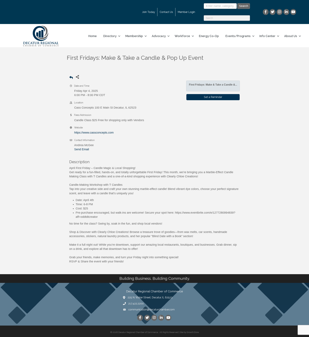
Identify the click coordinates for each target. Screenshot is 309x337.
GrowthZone (193, 332)
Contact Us (166, 12)
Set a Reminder (213, 97)
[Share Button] (77, 76)
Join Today (148, 12)
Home (92, 36)
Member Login (186, 12)
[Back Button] (71, 77)
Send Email (81, 149)
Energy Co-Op (209, 36)
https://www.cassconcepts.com (94, 132)
